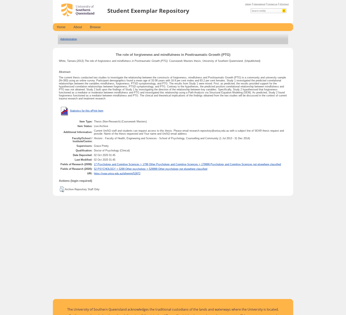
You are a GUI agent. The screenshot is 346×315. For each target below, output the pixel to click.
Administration (68, 39)
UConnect (284, 4)
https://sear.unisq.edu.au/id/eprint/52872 (117, 173)
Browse (95, 27)
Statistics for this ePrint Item (86, 110)
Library (248, 4)
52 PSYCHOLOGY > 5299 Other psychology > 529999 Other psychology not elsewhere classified (150, 168)
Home (61, 27)
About (77, 27)
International (259, 4)
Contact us (272, 4)
